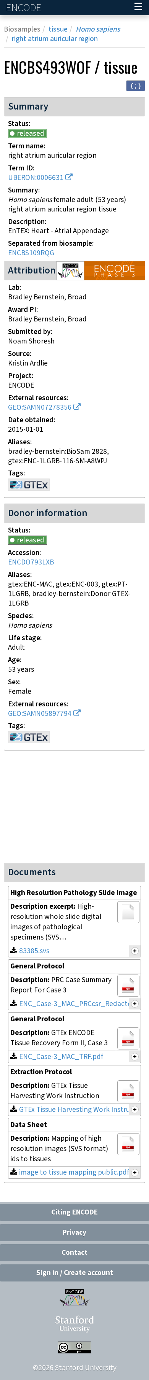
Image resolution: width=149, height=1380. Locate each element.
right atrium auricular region (55, 39)
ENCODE (24, 7)
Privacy (74, 1232)
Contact (74, 1253)
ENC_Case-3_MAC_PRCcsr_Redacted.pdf (83, 1004)
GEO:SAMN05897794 (39, 714)
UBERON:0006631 (35, 178)
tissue (58, 29)
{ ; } (135, 85)
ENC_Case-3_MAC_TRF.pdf (61, 1057)
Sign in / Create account (74, 1273)
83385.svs (34, 951)
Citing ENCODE (74, 1212)
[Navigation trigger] (138, 7)
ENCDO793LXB (31, 562)
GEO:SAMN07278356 (39, 407)
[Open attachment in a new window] (128, 912)
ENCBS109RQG (31, 253)
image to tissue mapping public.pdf (74, 1172)
